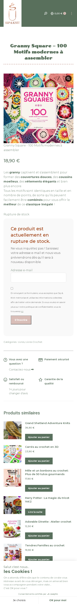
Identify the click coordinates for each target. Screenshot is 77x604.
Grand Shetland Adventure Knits (47, 423)
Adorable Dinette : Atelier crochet (48, 521)
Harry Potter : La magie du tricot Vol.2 (47, 499)
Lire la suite (35, 512)
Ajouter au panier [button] (39, 437)
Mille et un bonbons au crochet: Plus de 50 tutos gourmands (46, 472)
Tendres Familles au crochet (44, 545)
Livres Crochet (34, 341)
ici (22, 311)
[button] (68, 78)
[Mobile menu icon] (71, 13)
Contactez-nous (20, 369)
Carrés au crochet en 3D (42, 446)
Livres (21, 341)
